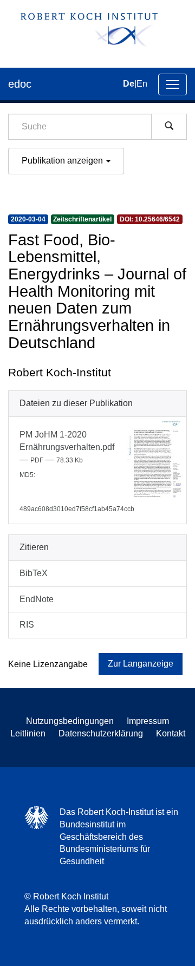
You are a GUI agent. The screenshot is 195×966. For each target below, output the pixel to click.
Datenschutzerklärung (100, 733)
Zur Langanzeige (140, 663)
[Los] (169, 127)
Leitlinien (28, 733)
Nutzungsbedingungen (70, 721)
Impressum (148, 721)
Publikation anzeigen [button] (63, 160)
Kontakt (170, 733)
